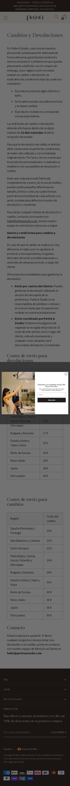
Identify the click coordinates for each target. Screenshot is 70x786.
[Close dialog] (66, 373)
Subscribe (51, 400)
